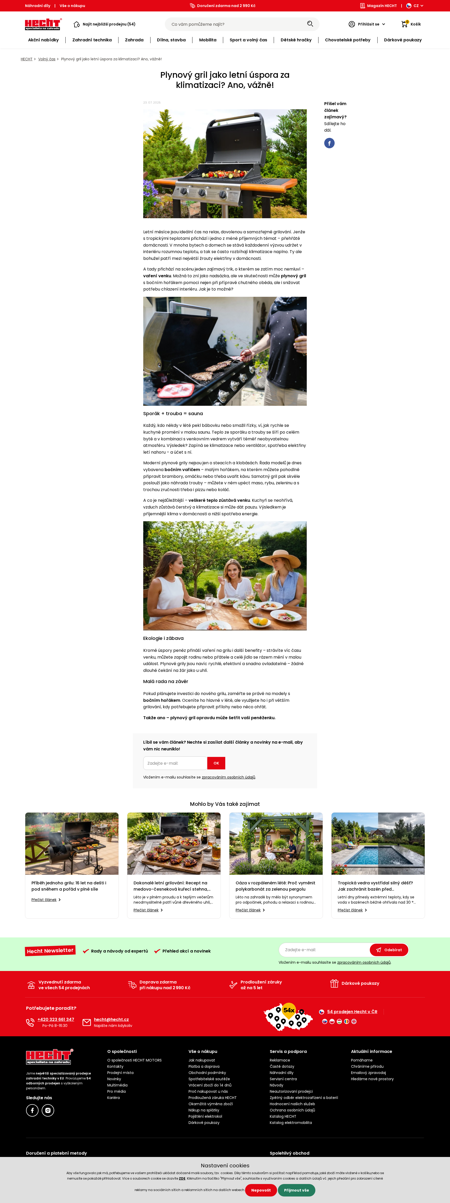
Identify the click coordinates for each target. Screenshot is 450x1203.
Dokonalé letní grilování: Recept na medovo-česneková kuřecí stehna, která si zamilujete (171, 886)
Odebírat (393, 950)
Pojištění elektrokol (205, 1116)
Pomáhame (362, 1060)
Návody (276, 1085)
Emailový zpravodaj (368, 1072)
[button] (104, 24)
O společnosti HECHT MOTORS (134, 1060)
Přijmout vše (296, 1190)
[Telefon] (30, 1022)
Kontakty (115, 1066)
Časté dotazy (282, 1066)
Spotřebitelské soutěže (209, 1079)
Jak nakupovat (202, 1060)
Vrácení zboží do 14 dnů (210, 1085)
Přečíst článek (44, 899)
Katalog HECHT (283, 1116)
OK (216, 763)
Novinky (114, 1079)
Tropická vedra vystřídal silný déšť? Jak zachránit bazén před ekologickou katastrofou (375, 886)
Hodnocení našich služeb (292, 1103)
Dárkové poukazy (204, 1122)
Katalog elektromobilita (291, 1122)
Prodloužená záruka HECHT (213, 1097)
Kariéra (113, 1097)
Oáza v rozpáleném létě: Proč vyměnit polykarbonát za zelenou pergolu (275, 886)
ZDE (182, 1178)
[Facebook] (32, 1110)
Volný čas (46, 59)
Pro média (116, 1091)
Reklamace (280, 1060)
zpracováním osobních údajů (228, 777)
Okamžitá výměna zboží (211, 1103)
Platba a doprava (204, 1066)
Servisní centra (283, 1079)
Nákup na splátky (204, 1110)
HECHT (27, 59)
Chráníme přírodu (367, 1066)
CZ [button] (416, 5)
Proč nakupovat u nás (208, 1091)
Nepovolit (261, 1190)
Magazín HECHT (382, 5)
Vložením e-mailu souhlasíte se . (199, 777)
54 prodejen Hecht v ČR (352, 1012)
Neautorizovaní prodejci (291, 1091)
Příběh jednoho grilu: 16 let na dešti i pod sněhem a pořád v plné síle (69, 886)
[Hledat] (310, 24)
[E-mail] (87, 1022)
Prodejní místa (120, 1072)
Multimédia (117, 1085)
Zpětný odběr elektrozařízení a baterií (304, 1097)
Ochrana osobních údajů (292, 1110)
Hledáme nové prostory (372, 1079)
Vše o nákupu (72, 5)
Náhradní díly (37, 5)
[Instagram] (48, 1110)
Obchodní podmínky (207, 1072)
